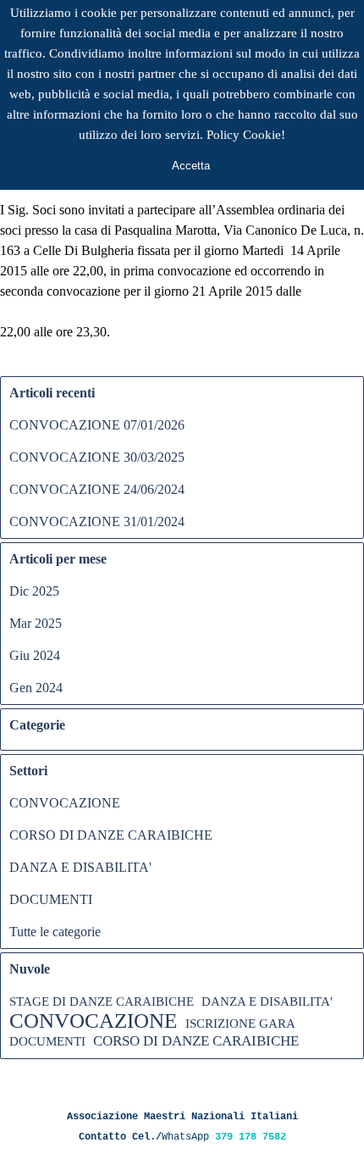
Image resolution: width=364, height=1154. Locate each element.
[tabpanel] (182, 1125)
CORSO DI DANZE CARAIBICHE (110, 835)
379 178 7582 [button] (250, 1137)
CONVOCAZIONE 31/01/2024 (97, 521)
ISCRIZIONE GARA (240, 1023)
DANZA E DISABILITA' (80, 867)
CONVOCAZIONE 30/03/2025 (97, 457)
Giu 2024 (34, 655)
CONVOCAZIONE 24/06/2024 (97, 489)
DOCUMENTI (50, 899)
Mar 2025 (35, 623)
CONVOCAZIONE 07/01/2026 (97, 425)
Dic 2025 (34, 591)
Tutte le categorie (55, 931)
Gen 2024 (36, 687)
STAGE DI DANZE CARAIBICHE (101, 1001)
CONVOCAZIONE (64, 803)
